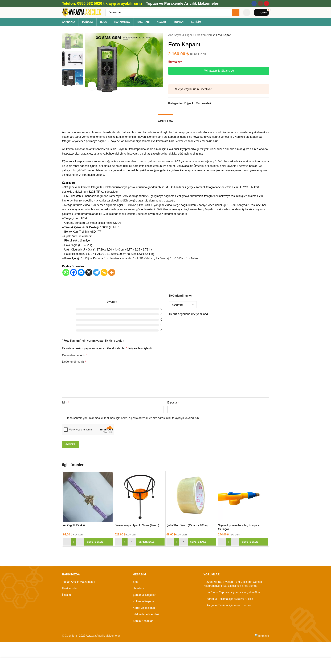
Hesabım (138, 588)
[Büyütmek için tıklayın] (92, 86)
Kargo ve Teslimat (144, 607)
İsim (65, 402)
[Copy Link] (104, 272)
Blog (135, 581)
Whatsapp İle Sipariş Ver (219, 70)
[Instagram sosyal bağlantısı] (260, 3)
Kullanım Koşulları (144, 601)
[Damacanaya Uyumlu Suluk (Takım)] (140, 497)
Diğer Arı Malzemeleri (198, 35)
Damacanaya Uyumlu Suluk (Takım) (137, 525)
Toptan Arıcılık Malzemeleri (78, 581)
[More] (111, 272)
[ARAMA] (235, 12)
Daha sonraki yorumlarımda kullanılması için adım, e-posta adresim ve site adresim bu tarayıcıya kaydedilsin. (132, 418)
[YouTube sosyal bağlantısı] (266, 3)
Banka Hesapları (143, 620)
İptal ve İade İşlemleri (146, 614)
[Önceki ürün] (259, 35)
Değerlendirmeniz (74, 361)
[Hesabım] (246, 12)
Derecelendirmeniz (74, 355)
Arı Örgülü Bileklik (74, 525)
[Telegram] (96, 272)
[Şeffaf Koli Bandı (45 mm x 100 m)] (191, 497)
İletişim (66, 594)
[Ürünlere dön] (263, 35)
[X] (88, 272)
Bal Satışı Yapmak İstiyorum (223, 592)
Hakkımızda (69, 588)
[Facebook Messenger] (81, 272)
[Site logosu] (82, 12)
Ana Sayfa (174, 35)
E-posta (173, 402)
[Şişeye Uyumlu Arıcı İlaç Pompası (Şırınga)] (243, 497)
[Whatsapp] (65, 272)
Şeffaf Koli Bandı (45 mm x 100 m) (187, 525)
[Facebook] (73, 272)
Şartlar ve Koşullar (144, 594)
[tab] (165, 119)
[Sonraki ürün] (267, 35)
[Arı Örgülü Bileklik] (88, 497)
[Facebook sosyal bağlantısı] (254, 3)
